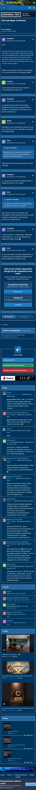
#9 (33, 249)
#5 (33, 141)
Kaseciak (9, 620)
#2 (33, 82)
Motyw (9, 775)
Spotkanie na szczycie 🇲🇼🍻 (11, 654)
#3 (33, 99)
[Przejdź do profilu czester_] (4, 83)
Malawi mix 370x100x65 (14, 476)
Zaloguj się (18, 304)
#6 (33, 175)
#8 (33, 229)
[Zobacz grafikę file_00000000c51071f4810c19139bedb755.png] (18, 694)
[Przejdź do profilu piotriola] (4, 429)
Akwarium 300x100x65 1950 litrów (17, 412)
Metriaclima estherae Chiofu (16, 745)
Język (2, 775)
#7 (33, 193)
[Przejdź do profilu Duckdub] (4, 621)
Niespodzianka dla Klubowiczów (13, 365)
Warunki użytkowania (6, 787)
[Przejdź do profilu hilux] (4, 499)
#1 (33, 39)
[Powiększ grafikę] (20, 239)
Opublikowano (16, 40)
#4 (33, 121)
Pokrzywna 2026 (8, 360)
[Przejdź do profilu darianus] (4, 459)
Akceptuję (31, 784)
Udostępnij (9, 316)
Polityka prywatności (21, 775)
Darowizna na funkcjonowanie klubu (15, 370)
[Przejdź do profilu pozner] (4, 477)
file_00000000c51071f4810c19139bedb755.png (18, 708)
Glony (14, 31)
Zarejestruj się (18, 291)
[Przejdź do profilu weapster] (4, 40)
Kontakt (31, 775)
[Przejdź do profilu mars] (4, 142)
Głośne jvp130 (11, 440)
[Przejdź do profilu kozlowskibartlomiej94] (4, 441)
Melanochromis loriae (14, 758)
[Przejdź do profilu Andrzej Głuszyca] (4, 393)
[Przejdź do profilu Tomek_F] (4, 413)
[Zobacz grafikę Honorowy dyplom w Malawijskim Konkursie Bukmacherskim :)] (18, 667)
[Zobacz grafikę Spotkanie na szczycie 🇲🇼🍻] (18, 643)
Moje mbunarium (13, 731)
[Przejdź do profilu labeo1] (4, 122)
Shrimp (9, 392)
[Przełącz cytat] (4, 148)
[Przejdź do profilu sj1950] (4, 592)
